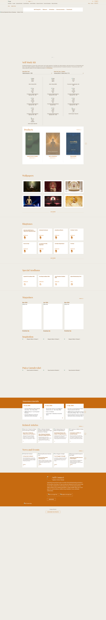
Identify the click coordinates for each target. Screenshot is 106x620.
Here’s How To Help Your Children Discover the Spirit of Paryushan (29, 434)
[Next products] (86, 143)
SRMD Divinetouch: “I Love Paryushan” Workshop (32, 412)
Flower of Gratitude (50, 411)
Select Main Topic (26, 71)
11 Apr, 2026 (70, 405)
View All (81, 426)
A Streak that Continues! (28, 456)
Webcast (45, 9)
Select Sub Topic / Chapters (59, 71)
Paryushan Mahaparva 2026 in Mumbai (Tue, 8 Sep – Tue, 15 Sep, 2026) (32, 409)
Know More (51, 499)
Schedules (51, 9)
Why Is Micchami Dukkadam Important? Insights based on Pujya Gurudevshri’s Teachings (45, 435)
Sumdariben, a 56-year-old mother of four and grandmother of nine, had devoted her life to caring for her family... (60, 459)
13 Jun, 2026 (48, 405)
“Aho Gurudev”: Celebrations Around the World (54, 414)
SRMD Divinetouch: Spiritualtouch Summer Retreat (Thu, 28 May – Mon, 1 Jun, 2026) (76, 412)
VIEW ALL (79, 129)
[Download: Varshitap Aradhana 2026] (40, 284)
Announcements (60, 9)
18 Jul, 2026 (26, 405)
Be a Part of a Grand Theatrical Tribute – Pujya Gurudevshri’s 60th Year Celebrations (76, 409)
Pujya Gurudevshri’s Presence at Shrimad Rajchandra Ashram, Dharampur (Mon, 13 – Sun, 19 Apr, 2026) (76, 415)
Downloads (69, 9)
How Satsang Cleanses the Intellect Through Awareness (60, 433)
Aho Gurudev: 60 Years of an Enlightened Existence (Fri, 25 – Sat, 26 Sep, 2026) (54, 409)
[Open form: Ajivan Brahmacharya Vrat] (72, 284)
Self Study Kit (37, 9)
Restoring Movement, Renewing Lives (43, 458)
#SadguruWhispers (53, 509)
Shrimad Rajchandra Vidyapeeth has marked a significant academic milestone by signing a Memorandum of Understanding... (76, 462)
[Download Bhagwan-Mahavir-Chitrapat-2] (82, 340)
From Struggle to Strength (59, 456)
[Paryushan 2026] (53, 35)
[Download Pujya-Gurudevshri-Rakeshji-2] (61, 371)
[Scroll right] (85, 412)
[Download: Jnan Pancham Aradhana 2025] (56, 284)
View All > (81, 298)
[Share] (40, 417)
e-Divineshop (49, 68)
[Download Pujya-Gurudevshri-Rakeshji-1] (82, 371)
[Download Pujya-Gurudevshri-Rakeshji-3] (40, 371)
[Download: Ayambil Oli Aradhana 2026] (25, 284)
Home (9, 6)
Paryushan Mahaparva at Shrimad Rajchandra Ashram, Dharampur (31, 415)
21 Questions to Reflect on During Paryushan (75, 433)
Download (25, 331)
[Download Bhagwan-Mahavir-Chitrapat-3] (40, 340)
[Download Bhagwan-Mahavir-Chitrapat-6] (61, 340)
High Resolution (32, 186)
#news (24, 464)
